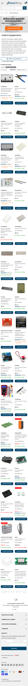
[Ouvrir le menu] (2, 3)
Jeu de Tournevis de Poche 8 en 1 (21, 402)
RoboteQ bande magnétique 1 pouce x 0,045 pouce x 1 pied (6, 125)
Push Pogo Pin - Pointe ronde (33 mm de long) (21, 193)
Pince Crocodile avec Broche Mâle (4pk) (21, 368)
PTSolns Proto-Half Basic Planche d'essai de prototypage (20, 125)
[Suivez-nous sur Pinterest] (11, 665)
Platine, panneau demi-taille (20, 228)
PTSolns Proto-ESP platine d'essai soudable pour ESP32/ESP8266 (6, 300)
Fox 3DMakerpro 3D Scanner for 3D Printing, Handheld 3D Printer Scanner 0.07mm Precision (21, 437)
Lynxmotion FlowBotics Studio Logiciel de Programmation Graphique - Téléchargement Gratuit (7, 194)
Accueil (2, 12)
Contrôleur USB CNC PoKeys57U (19, 471)
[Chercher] (25, 8)
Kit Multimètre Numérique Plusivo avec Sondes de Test (6, 402)
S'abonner (14, 648)
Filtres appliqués (6, 64)
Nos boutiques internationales (7, 655)
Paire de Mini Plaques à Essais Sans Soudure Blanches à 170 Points (20, 505)
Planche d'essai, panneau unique (20, 264)
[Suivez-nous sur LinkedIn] (20, 665)
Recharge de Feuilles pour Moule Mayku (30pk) (6, 572)
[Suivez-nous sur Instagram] (8, 665)
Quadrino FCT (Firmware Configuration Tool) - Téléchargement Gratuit (20, 334)
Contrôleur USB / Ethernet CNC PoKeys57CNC (6, 368)
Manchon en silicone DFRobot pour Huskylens (7, 504)
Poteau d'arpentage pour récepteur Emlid (20, 540)
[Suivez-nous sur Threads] (22, 665)
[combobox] (12, 8)
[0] (25, 3)
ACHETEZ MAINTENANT (13, 28)
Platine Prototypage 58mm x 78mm (20, 299)
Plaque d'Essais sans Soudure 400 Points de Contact (19, 158)
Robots (6, 12)
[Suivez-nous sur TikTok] (17, 665)
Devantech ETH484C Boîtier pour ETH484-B (6, 471)
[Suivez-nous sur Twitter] (5, 665)
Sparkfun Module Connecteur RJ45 (7, 333)
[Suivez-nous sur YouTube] (14, 665)
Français (4, 657)
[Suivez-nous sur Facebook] (2, 665)
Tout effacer (4, 69)
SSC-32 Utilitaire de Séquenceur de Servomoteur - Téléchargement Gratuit (7, 158)
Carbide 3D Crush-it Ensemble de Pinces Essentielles (5, 436)
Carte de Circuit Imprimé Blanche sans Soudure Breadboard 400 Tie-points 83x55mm (6, 230)
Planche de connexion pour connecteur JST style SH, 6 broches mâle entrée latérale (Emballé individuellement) (21, 573)
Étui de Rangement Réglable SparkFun (7, 540)
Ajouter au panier (21, 103)
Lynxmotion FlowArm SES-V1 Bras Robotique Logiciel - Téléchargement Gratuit (7, 90)
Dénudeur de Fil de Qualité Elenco (20, 89)
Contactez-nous (7, 102)
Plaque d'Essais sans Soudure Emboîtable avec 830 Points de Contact (7, 265)
